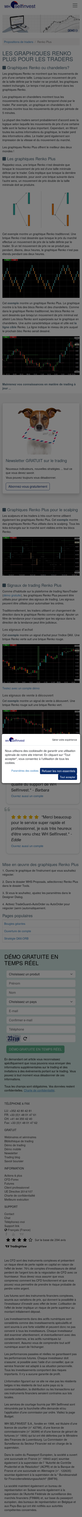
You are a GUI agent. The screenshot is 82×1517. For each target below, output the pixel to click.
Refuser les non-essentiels (58, 771)
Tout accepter (67, 777)
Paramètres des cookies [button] (24, 770)
